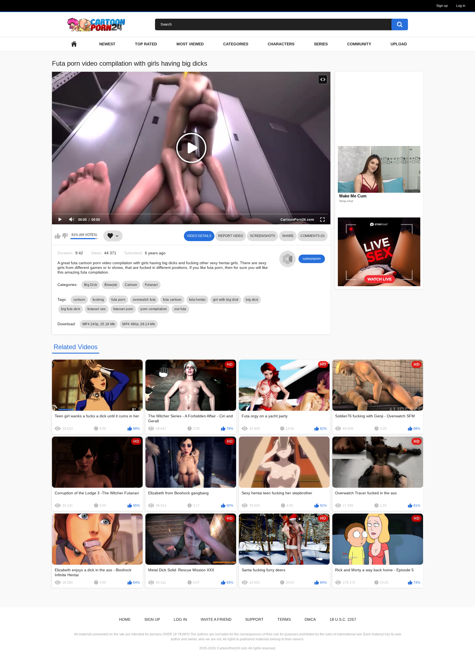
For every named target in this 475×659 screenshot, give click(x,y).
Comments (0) (312, 236)
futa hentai (197, 300)
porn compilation (153, 309)
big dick (252, 300)
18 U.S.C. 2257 (343, 619)
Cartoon (131, 285)
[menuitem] (74, 44)
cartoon (79, 300)
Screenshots (262, 236)
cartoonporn (312, 259)
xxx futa (180, 309)
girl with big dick (225, 300)
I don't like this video (65, 236)
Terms (284, 619)
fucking (98, 300)
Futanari (151, 285)
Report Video (230, 236)
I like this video (57, 236)
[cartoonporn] (287, 259)
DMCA (310, 619)
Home (125, 619)
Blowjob (110, 285)
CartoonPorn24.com (232, 648)
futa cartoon (172, 300)
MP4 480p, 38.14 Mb (138, 324)
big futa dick (70, 309)
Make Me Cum (352, 196)
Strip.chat (346, 201)
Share (288, 236)
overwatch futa (144, 300)
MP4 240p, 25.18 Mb (98, 324)
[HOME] (74, 44)
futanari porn (123, 309)
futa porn (118, 300)
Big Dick (90, 285)
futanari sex (96, 309)
